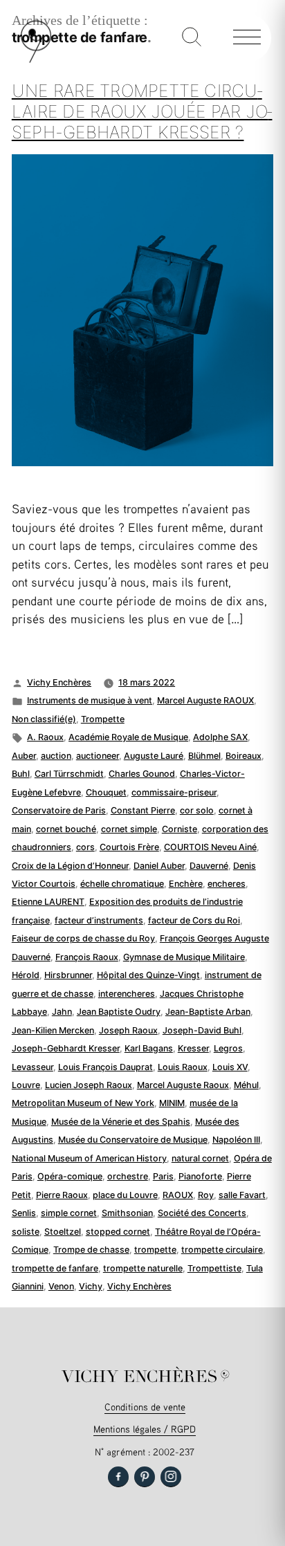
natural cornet (200, 1158)
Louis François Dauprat (105, 1067)
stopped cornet (118, 1231)
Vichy (90, 1286)
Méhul (246, 1085)
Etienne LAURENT (48, 901)
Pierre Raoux (62, 1195)
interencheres (126, 993)
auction (56, 756)
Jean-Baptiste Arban (207, 1011)
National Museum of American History (89, 1158)
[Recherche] (191, 38)
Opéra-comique (69, 1176)
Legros (228, 1048)
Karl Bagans (149, 1048)
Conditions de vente (144, 1406)
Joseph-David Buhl (202, 1030)
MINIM (172, 1103)
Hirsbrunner (68, 975)
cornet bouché (66, 829)
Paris (163, 1176)
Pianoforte (200, 1176)
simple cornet (69, 1213)
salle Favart (242, 1195)
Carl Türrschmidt (69, 774)
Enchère (186, 883)
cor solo (197, 810)
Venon (61, 1286)
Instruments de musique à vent (89, 700)
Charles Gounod (142, 774)
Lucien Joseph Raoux (88, 1085)
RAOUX (178, 1195)
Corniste (179, 829)
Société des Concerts (202, 1213)
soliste (25, 1231)
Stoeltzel (62, 1231)
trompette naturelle (143, 1268)
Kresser (193, 1048)
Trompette (103, 719)
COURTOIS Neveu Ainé (210, 847)
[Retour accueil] (36, 60)
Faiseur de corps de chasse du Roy (83, 938)
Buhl (21, 774)
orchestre (127, 1176)
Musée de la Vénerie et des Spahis (120, 1121)
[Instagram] (170, 1476)
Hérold (25, 975)
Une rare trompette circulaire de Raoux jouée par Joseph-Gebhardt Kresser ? (142, 111)
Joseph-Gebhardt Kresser (66, 1048)
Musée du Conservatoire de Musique (133, 1139)
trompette (155, 1249)
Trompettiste (214, 1268)
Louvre (26, 1085)
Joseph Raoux (128, 1030)
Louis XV (230, 1067)
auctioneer (97, 756)
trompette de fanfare (55, 1268)
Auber (24, 756)
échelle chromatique (122, 883)
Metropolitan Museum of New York (83, 1103)
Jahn (62, 1011)
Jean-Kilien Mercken (53, 1030)
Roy (206, 1195)
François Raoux (86, 957)
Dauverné (209, 866)
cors (85, 847)
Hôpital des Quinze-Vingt (148, 975)
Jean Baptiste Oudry (118, 1011)
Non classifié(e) (44, 719)
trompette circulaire (222, 1249)
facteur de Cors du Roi (194, 920)
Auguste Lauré (153, 756)
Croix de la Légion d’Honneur (70, 866)
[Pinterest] (144, 1476)
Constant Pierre (143, 810)
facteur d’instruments (99, 920)
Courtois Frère (129, 847)
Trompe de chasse (91, 1249)
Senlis (24, 1213)
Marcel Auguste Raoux (183, 1085)
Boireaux (243, 756)
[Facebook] (118, 1476)
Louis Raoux (183, 1067)
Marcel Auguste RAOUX (205, 700)
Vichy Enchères (59, 682)
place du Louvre (125, 1195)
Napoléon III (236, 1139)
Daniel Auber (159, 866)
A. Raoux (45, 737)
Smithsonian (127, 1213)
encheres (227, 883)
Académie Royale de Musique (128, 737)
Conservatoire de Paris (59, 810)
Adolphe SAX (220, 737)
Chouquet (106, 792)
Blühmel (204, 756)
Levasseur (32, 1067)
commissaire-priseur (174, 792)
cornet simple (129, 829)
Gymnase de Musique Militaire (184, 957)
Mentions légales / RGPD (144, 1429)
